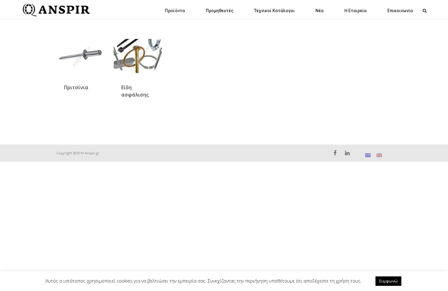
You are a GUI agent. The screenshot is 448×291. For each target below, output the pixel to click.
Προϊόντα (175, 10)
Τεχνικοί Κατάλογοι (274, 10)
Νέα (319, 10)
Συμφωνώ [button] (388, 281)
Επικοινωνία (400, 10)
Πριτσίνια (76, 87)
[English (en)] (379, 155)
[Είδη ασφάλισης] (138, 56)
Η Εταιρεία (355, 10)
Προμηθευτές (219, 10)
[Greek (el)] (368, 155)
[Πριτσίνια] (80, 56)
